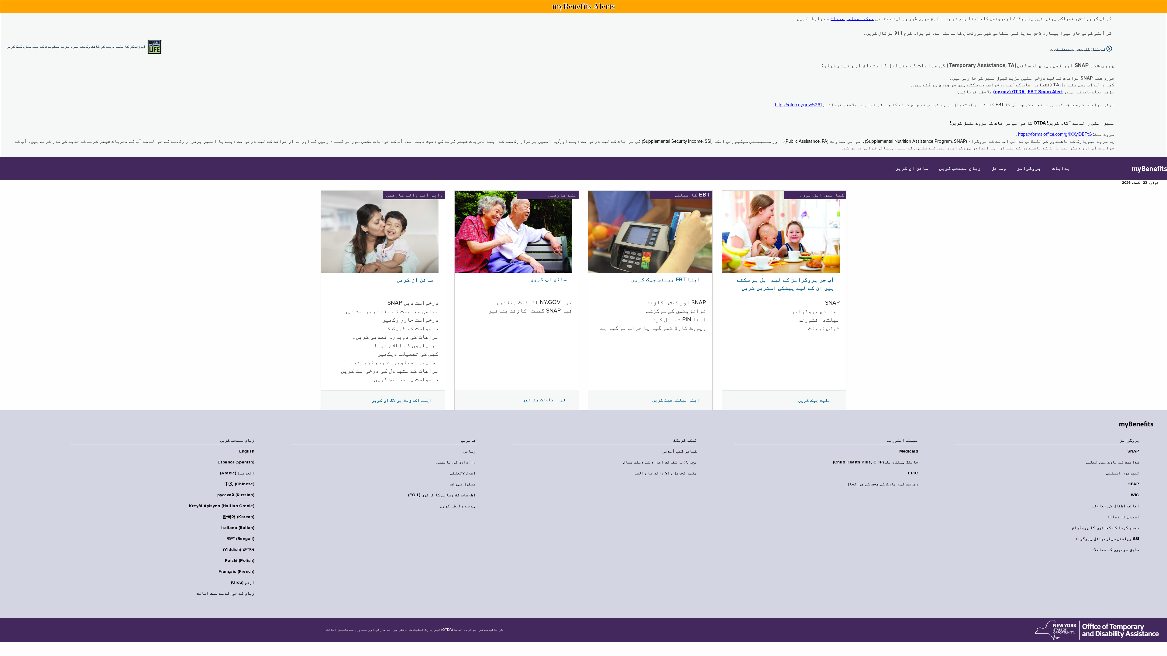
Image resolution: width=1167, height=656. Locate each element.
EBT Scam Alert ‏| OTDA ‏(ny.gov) (1028, 91)
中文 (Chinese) (239, 484)
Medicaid (908, 451)
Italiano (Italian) (238, 528)
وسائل (999, 168)
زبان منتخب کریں (960, 168)
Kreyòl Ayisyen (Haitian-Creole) (221, 506)
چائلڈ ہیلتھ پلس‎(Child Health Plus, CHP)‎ (875, 462)
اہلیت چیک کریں (815, 400)
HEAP (1133, 484)
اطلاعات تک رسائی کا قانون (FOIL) (442, 495)
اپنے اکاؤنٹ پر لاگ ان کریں (401, 400)
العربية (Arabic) (237, 473)
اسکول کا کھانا (1123, 517)
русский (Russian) (235, 495)
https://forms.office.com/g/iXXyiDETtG (1055, 134)
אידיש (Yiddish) (238, 550)
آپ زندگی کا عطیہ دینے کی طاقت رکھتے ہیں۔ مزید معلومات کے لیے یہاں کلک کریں (76, 46)
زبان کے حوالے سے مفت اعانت (225, 593)
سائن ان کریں (911, 168)
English (246, 451)
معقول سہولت (463, 484)
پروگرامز (1029, 168)
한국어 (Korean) (238, 517)
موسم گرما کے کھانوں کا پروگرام (1105, 528)
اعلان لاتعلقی (463, 473)
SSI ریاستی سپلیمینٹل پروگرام (1107, 539)
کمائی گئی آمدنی (680, 451)
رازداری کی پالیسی (456, 462)
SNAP (1133, 451)
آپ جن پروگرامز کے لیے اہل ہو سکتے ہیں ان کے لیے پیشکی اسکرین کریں (785, 284)
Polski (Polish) (239, 561)
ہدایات (1061, 168)
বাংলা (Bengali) (240, 539)
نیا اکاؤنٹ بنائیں (544, 399)
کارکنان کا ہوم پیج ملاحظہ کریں (1077, 49)
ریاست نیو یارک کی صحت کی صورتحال (882, 484)
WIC (1135, 495)
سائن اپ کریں (548, 279)
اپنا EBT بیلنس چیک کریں (666, 279)
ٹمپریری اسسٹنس (1122, 473)
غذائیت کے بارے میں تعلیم (1112, 462)
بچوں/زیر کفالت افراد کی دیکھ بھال (660, 462)
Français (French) (236, 571)
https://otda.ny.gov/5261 (798, 105)
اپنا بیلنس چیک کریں (676, 400)
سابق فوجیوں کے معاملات (1115, 550)
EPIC (913, 473)
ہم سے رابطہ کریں (458, 506)
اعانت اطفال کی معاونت (1115, 506)
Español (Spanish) (236, 462)
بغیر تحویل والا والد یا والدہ (665, 473)
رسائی (469, 451)
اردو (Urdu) (242, 582)
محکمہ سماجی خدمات (852, 18)
